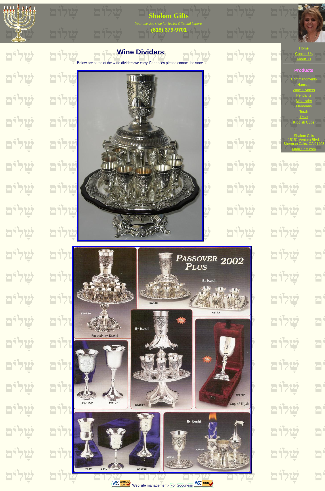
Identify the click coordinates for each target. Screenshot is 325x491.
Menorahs (304, 106)
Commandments (304, 79)
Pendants (303, 95)
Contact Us (304, 54)
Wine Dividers (304, 90)
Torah (303, 112)
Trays (304, 117)
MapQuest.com (304, 149)
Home (304, 48)
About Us (303, 59)
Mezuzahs (304, 101)
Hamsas (303, 85)
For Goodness (181, 485)
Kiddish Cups (303, 122)
